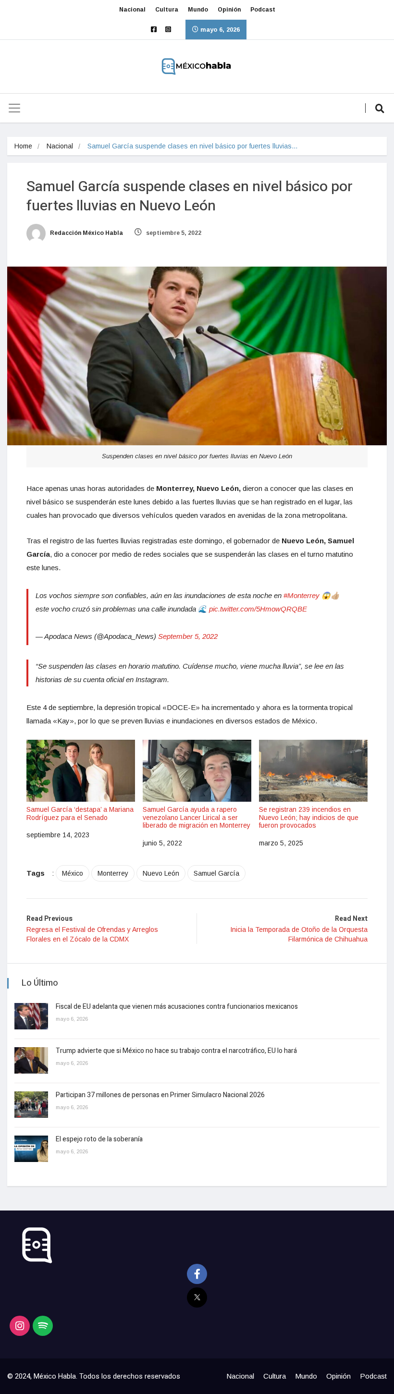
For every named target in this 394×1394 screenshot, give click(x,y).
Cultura (166, 9)
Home (23, 146)
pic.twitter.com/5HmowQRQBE (258, 609)
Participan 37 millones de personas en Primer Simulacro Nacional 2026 (161, 1095)
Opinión (229, 9)
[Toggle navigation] (14, 108)
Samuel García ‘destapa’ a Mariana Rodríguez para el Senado (80, 813)
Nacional (132, 9)
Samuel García (216, 873)
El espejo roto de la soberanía (100, 1139)
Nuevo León (161, 873)
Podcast (262, 9)
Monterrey (113, 873)
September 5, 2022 (188, 636)
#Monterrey (301, 595)
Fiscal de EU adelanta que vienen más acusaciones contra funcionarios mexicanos (177, 1007)
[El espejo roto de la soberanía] (31, 1149)
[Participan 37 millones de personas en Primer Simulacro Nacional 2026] (31, 1104)
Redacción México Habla (86, 233)
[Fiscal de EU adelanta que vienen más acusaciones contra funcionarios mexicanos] (31, 1016)
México (72, 873)
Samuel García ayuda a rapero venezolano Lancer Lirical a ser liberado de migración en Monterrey (196, 818)
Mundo (198, 9)
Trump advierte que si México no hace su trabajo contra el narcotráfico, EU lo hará (176, 1051)
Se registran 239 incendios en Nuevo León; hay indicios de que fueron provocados (308, 818)
